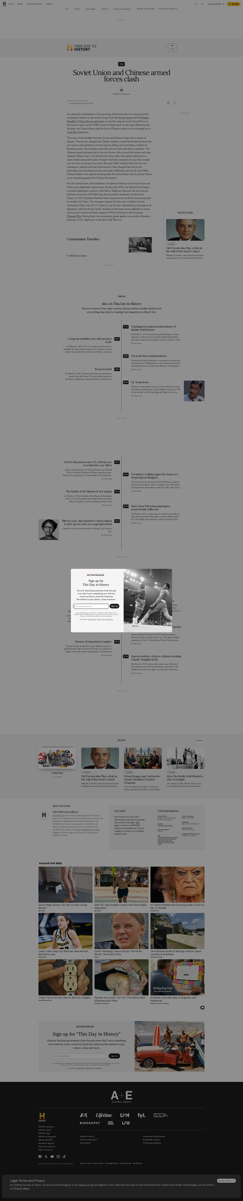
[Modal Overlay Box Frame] (121, 600)
